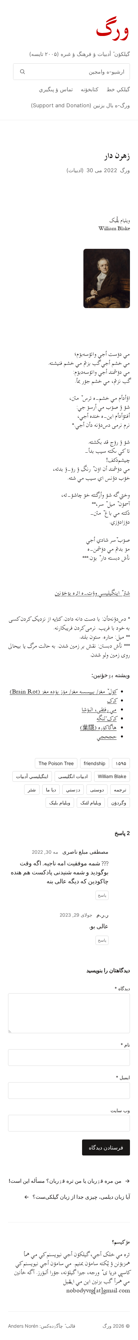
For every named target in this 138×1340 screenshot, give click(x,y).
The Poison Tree (56, 763)
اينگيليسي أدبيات (32, 776)
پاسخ (102, 895)
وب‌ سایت (120, 1110)
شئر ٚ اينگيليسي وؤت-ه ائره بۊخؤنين (92, 593)
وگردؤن (118, 802)
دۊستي (73, 789)
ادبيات (75, 170)
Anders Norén (23, 1326)
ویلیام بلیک (59, 802)
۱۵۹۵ (121, 763)
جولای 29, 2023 (76, 915)
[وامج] (22, 72)
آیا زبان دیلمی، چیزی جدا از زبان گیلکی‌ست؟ (81, 1196)
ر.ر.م (102, 914)
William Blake (112, 776)
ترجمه (120, 789)
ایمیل (123, 1077)
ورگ (113, 29)
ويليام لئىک (90, 802)
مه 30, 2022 (45, 852)
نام (125, 1045)
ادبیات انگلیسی (73, 776)
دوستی (97, 789)
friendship (95, 763)
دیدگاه (122, 988)
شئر (32, 789)
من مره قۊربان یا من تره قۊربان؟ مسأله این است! (65, 1180)
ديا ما (51, 789)
